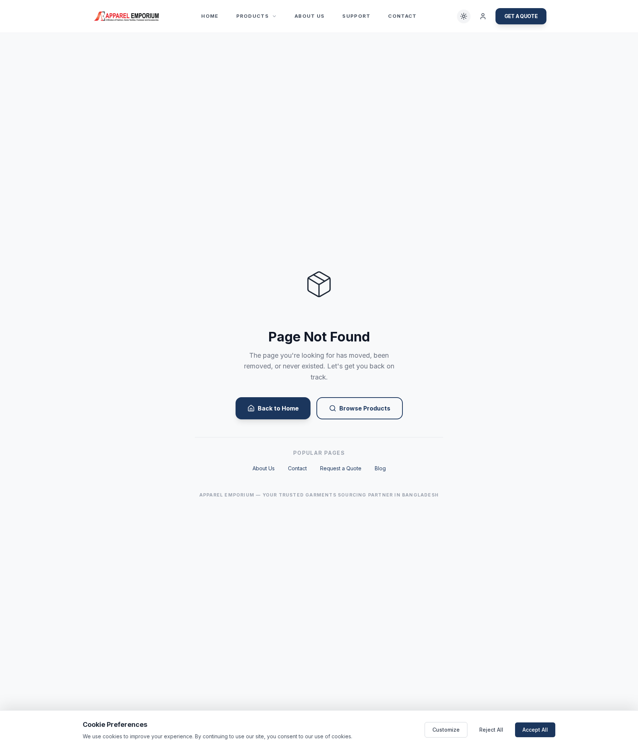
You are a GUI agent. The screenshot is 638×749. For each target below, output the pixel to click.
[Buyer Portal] (483, 16)
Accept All (535, 729)
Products (252, 16)
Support (356, 16)
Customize (446, 729)
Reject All (491, 729)
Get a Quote (521, 16)
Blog (380, 468)
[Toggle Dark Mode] (463, 16)
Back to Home (278, 408)
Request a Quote (340, 468)
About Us (310, 16)
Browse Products (364, 408)
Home (209, 16)
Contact (402, 16)
